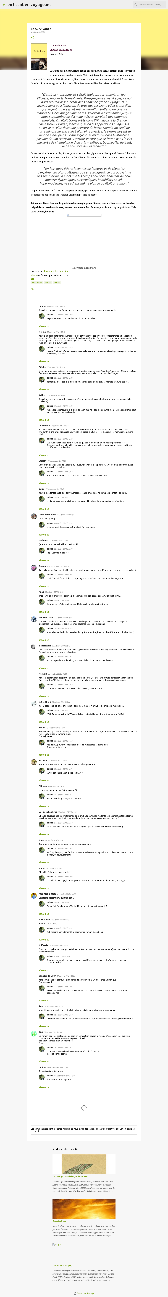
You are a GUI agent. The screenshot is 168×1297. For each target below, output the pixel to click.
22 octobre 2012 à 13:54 (63, 497)
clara (45, 271)
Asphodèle (44, 566)
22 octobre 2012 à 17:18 (63, 523)
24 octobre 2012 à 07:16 (63, 795)
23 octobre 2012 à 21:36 (67, 812)
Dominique (64, 271)
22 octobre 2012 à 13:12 (55, 489)
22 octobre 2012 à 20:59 (63, 618)
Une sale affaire (59, 1221)
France (48, 283)
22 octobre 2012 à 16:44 (66, 515)
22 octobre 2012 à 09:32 (56, 367)
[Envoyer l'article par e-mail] (32, 280)
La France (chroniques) (62, 1265)
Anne (41, 592)
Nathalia (43, 674)
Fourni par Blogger (86, 1293)
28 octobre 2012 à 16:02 (53, 1032)
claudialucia (45, 645)
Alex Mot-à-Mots (47, 894)
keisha (50, 314)
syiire (41, 489)
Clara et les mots (47, 514)
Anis (41, 1006)
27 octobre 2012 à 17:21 (63, 987)
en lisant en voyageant (29, 4)
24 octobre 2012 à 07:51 (54, 840)
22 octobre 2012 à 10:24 (60, 426)
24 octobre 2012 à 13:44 (63, 848)
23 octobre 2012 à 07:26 (63, 628)
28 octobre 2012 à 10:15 (53, 1006)
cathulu (53, 271)
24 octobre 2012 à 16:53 (55, 868)
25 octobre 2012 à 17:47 (63, 928)
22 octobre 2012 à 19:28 (54, 592)
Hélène (42, 306)
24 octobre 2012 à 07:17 (63, 823)
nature (57, 283)
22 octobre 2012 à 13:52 (63, 439)
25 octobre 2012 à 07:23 (63, 877)
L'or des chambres (48, 812)
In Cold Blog (45, 702)
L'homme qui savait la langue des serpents (70, 1176)
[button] (32, 37)
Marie (42, 868)
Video (34, 275)
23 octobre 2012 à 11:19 (63, 710)
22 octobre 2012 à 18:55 (58, 540)
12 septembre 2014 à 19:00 (64, 1076)
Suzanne (43, 760)
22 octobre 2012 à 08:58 (56, 306)
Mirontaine (44, 919)
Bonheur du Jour (47, 976)
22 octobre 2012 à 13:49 (63, 347)
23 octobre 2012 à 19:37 (57, 786)
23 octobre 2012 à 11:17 (63, 656)
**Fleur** (43, 540)
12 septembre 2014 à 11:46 (57, 1067)
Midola (42, 332)
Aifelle (42, 367)
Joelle (42, 727)
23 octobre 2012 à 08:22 (57, 674)
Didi (41, 1032)
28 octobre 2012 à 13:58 (63, 1015)
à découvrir (37, 283)
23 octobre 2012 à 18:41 (63, 769)
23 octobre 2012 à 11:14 (55, 728)
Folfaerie (43, 945)
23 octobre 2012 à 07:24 (63, 549)
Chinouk (43, 786)
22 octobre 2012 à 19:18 (60, 566)
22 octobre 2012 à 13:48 (63, 315)
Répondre (44, 326)
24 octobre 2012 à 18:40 (66, 894)
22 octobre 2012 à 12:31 (57, 461)
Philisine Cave (46, 617)
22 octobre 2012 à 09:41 (55, 395)
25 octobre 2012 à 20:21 (63, 956)
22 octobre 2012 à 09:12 (56, 332)
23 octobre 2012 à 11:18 (63, 685)
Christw (42, 461)
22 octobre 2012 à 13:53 (63, 472)
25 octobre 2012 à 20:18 (58, 945)
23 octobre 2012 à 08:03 (61, 646)
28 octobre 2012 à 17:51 (63, 1048)
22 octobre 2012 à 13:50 (63, 406)
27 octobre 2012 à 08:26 (66, 976)
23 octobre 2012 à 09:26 (61, 702)
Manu (41, 840)
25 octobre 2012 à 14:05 (60, 920)
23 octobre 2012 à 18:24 (57, 760)
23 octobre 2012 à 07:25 (63, 575)
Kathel (42, 395)
